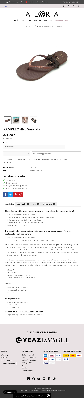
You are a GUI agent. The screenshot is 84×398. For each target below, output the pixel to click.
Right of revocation (29, 360)
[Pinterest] (15, 194)
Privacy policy (27, 363)
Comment (9, 162)
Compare (8, 159)
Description (9, 204)
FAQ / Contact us (7, 360)
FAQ (36, 204)
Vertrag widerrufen (9, 363)
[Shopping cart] (78, 6)
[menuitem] (78, 6)
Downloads (22, 204)
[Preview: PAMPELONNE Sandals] (7, 120)
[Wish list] (73, 6)
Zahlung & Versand (29, 357)
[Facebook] (5, 194)
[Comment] (42, 132)
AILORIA (4, 357)
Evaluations (49, 204)
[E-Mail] (20, 194)
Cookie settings (27, 370)
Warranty (4, 355)
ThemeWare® (61, 390)
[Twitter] (10, 194)
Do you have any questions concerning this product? (49, 159)
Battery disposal (28, 355)
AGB (23, 365)
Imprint (24, 368)
